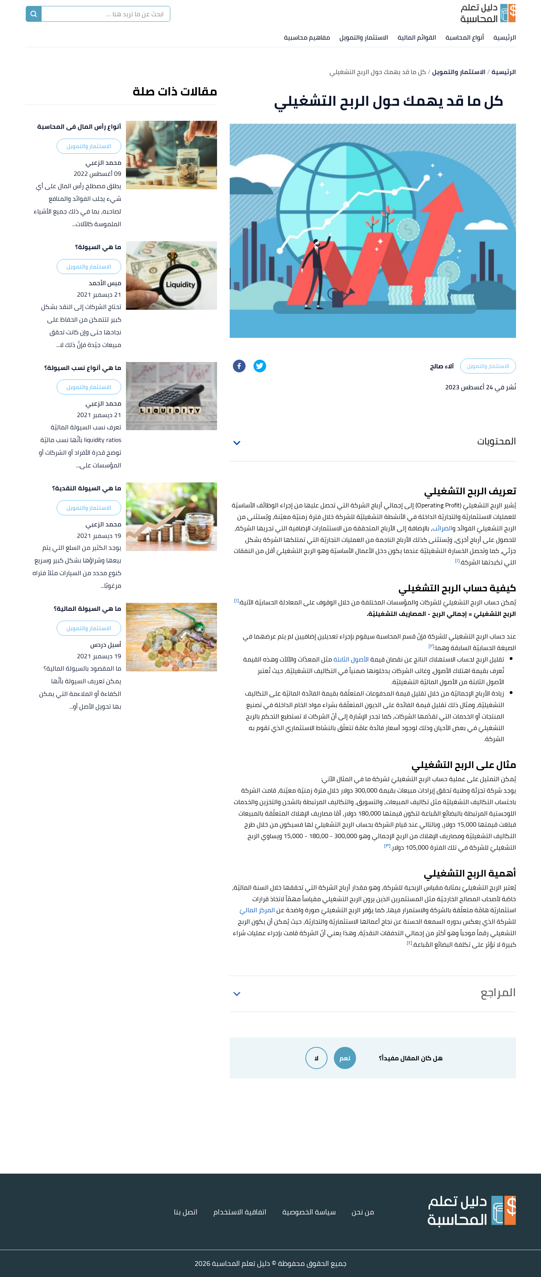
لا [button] (316, 1058)
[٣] (387, 845)
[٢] (431, 645)
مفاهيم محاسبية (307, 37)
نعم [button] (345, 1058)
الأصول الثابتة (351, 659)
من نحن (363, 1211)
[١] (457, 560)
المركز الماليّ (257, 910)
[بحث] (34, 14)
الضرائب (442, 528)
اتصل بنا (186, 1211)
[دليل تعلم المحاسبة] (488, 14)
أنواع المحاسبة (465, 37)
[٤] (409, 942)
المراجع (498, 992)
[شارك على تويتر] (259, 366)
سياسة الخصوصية (309, 1211)
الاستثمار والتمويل (363, 37)
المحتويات (496, 441)
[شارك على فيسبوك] (239, 366)
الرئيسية (504, 37)
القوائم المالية (417, 37)
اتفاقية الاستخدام (240, 1211)
